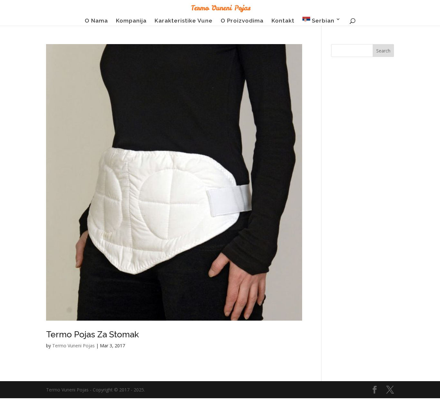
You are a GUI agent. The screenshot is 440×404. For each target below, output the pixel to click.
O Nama (96, 21)
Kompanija (131, 21)
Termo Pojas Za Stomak (92, 334)
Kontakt (283, 21)
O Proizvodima (242, 21)
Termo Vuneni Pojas (73, 346)
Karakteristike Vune (184, 21)
